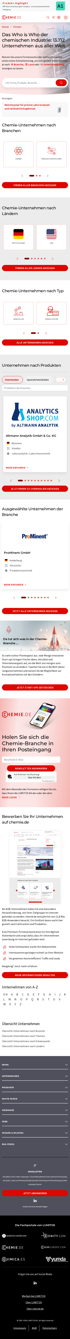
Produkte (8, 1087)
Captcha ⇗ (48, 781)
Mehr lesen (9, 797)
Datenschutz (49, 1328)
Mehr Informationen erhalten (35, 975)
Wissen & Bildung (13, 1133)
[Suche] (48, 17)
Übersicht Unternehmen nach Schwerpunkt (26, 1041)
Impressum (19, 1328)
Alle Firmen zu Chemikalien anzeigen (35, 488)
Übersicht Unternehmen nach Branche (23, 1031)
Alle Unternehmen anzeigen (35, 342)
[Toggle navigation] (66, 18)
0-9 (5, 994)
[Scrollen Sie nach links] (58, 379)
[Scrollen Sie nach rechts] (63, 379)
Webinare (8, 1110)
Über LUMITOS (34, 1302)
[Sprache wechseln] (58, 17)
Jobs (5, 1121)
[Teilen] (53, 17)
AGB (34, 1328)
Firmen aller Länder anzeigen (35, 268)
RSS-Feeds (8, 1144)
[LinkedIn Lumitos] (35, 1283)
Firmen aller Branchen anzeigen (35, 185)
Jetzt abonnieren (35, 1193)
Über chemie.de (35, 1308)
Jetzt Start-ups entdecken (35, 687)
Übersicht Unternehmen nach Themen (23, 1036)
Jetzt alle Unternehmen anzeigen (35, 611)
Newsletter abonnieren (31, 768)
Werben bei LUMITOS (33, 1296)
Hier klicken (34, 777)
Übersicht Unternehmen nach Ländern (23, 1046)
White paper (9, 1099)
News (5, 1065)
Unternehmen (10, 1076)
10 (51, 480)
